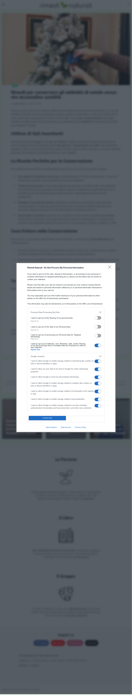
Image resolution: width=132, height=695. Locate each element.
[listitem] (66, 312)
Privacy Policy (80, 427)
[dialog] (66, 347)
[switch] (98, 318)
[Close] (110, 267)
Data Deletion (51, 427)
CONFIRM (47, 418)
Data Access (66, 427)
